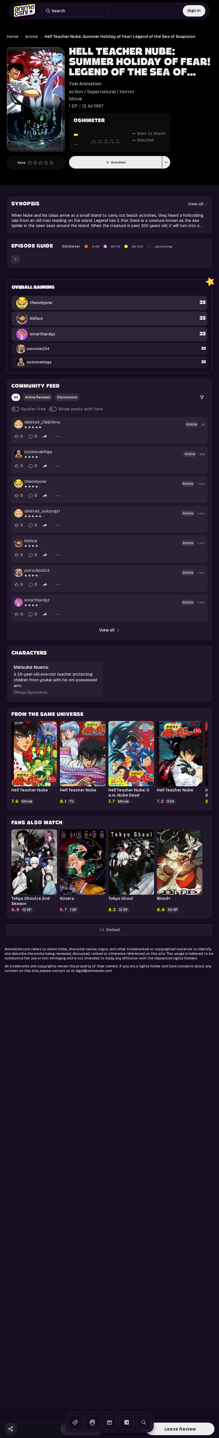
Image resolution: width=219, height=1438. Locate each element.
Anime (31, 36)
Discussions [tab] (67, 397)
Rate (21, 163)
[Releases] (109, 1422)
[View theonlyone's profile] (18, 483)
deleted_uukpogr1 (42, 511)
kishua (30, 540)
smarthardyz (37, 600)
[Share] (45, 436)
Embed (113, 929)
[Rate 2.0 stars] (35, 162)
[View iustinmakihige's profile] (18, 454)
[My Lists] (126, 1422)
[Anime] (75, 1422)
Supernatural (101, 91)
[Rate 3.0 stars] (40, 162)
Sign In (194, 10)
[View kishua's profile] (18, 543)
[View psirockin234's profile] (18, 572)
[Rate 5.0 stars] (51, 162)
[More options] (57, 436)
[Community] (92, 1422)
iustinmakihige (38, 451)
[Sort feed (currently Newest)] (202, 397)
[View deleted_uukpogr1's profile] (18, 513)
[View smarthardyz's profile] (18, 602)
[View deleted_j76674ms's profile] (18, 424)
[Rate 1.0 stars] (29, 162)
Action (76, 91)
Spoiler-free (33, 409)
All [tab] (16, 397)
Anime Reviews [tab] (37, 397)
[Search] (143, 1422)
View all (107, 630)
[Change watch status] (166, 162)
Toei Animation (85, 83)
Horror (127, 91)
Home (13, 36)
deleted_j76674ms (42, 422)
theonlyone (35, 481)
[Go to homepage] (25, 11)
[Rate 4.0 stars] (46, 162)
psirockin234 (36, 570)
